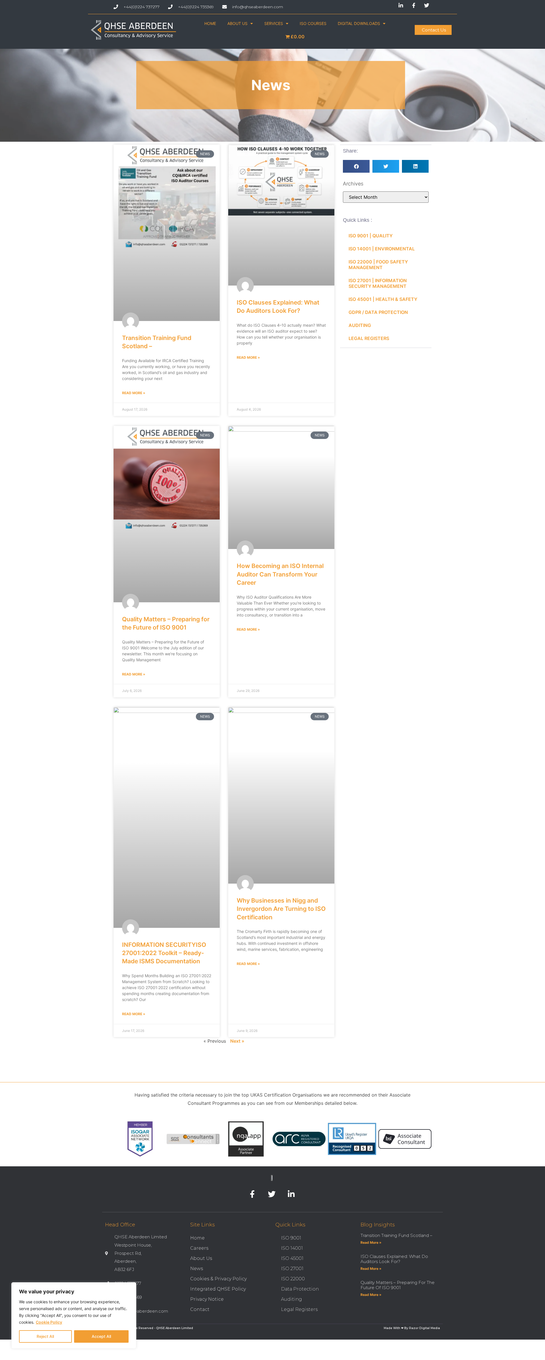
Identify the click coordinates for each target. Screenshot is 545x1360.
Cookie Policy (49, 1322)
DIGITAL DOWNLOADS (359, 23)
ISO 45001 (292, 1258)
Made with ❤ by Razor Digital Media (412, 1328)
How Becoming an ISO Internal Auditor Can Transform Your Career (280, 574)
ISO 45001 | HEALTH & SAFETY (383, 299)
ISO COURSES (313, 23)
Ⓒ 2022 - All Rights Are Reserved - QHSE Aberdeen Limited (147, 1328)
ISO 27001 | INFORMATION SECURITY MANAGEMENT (378, 283)
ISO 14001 (292, 1248)
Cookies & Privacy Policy (218, 1278)
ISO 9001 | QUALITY (371, 235)
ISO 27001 (292, 1268)
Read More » (133, 393)
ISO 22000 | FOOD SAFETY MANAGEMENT (378, 264)
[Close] (130, 1287)
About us (201, 1258)
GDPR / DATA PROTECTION (378, 312)
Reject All (45, 1336)
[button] (356, 166)
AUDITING (360, 325)
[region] (73, 1315)
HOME (210, 23)
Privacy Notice (207, 1299)
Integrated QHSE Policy (218, 1289)
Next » (237, 1041)
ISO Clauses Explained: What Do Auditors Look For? (394, 1259)
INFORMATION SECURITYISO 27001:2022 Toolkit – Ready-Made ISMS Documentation (164, 953)
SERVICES (273, 23)
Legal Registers (299, 1309)
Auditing (291, 1299)
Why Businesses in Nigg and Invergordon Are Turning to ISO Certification (281, 909)
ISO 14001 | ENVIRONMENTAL (382, 249)
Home (197, 1238)
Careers (199, 1248)
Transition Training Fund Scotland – (396, 1235)
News (196, 1268)
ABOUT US (237, 23)
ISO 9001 (291, 1238)
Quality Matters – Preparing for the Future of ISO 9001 (397, 1285)
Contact (199, 1309)
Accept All (101, 1336)
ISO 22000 (293, 1278)
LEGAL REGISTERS (369, 338)
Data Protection (300, 1289)
